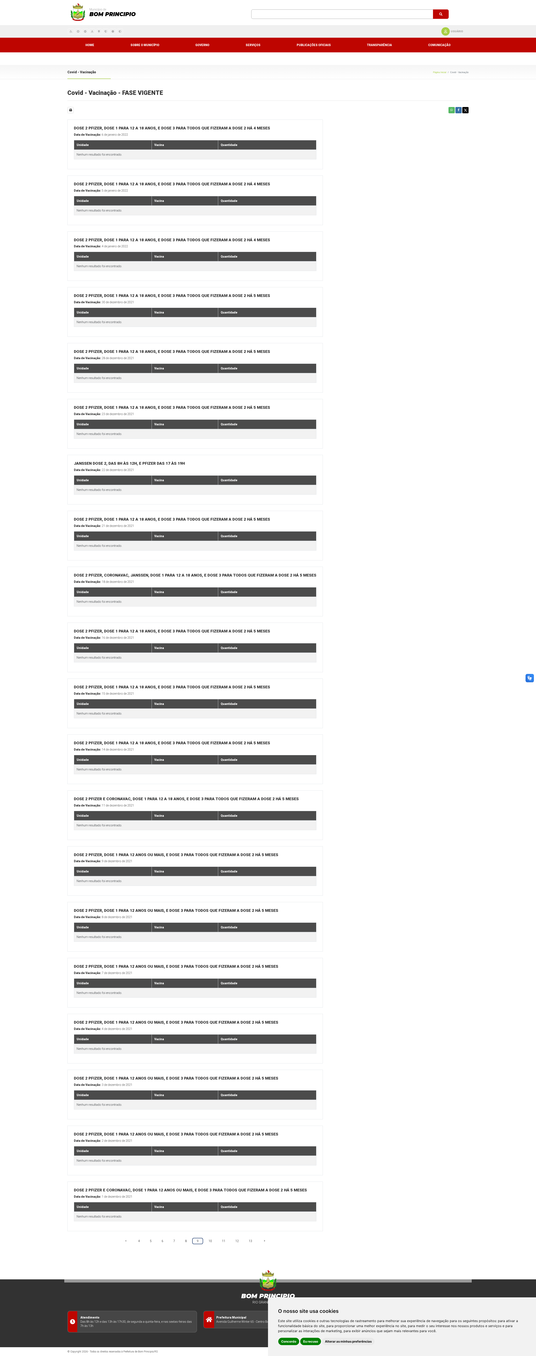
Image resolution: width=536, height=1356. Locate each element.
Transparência (379, 45)
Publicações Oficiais (314, 45)
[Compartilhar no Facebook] (458, 110)
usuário (457, 31)
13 (250, 1241)
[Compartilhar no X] (465, 110)
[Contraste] (120, 31)
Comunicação (439, 45)
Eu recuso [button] (310, 1341)
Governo (202, 45)
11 (223, 1241)
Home (89, 45)
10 (210, 1241)
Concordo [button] (288, 1341)
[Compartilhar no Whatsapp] (451, 110)
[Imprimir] (70, 110)
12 (237, 1241)
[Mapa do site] (99, 31)
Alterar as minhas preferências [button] (348, 1341)
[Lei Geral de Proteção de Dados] (105, 31)
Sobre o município (144, 45)
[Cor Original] (112, 31)
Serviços (253, 45)
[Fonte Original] (92, 31)
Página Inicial (439, 72)
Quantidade (229, 145)
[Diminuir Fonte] (85, 31)
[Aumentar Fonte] (78, 31)
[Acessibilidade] (71, 31)
